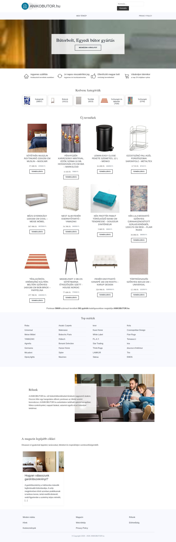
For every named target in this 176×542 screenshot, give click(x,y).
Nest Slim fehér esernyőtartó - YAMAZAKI (71, 219)
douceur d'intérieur (135, 348)
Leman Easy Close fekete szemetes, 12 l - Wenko (105, 158)
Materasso (63, 330)
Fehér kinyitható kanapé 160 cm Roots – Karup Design (104, 282)
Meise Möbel (30, 335)
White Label (98, 335)
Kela (129, 326)
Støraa (96, 357)
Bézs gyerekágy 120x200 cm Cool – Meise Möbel (37, 219)
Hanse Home (64, 348)
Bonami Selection (66, 343)
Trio (128, 353)
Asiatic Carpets (65, 326)
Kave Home (98, 330)
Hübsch (62, 339)
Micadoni (28, 353)
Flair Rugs (131, 335)
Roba (27, 326)
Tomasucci (131, 339)
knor (95, 326)
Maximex (62, 357)
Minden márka (29, 517)
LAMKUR (97, 353)
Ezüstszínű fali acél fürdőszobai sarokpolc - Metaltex (139, 158)
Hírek (25, 523)
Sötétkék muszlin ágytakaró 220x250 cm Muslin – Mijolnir (37, 158)
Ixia (128, 343)
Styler (61, 353)
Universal (29, 330)
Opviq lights (30, 357)
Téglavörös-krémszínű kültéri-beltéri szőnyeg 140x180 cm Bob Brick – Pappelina (37, 284)
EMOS (130, 357)
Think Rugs (98, 348)
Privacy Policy (145, 16)
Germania (29, 348)
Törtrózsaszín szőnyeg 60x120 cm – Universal (139, 282)
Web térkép (81, 16)
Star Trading (98, 343)
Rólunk (132, 517)
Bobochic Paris (65, 335)
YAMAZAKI (29, 339)
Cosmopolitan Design (136, 330)
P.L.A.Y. (96, 339)
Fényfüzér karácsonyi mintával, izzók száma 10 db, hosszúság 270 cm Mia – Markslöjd (71, 161)
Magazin (79, 517)
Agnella (28, 343)
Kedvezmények (29, 528)
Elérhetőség (134, 523)
